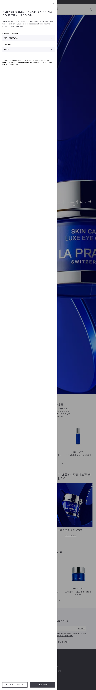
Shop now (42, 685)
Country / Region (10, 33)
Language (6, 45)
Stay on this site (14, 685)
